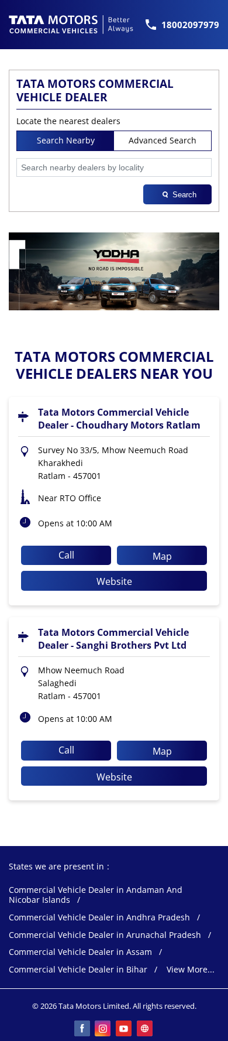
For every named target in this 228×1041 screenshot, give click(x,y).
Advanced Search (162, 140)
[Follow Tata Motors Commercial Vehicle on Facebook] (82, 1029)
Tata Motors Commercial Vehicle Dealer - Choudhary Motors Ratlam (119, 419)
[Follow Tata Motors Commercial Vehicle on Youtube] (124, 1029)
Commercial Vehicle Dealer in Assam (80, 952)
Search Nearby (66, 140)
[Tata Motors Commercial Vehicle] (71, 24)
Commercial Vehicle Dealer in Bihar (78, 970)
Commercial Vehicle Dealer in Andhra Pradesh (99, 918)
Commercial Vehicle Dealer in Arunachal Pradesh (105, 935)
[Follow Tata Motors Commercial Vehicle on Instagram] (103, 1029)
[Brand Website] (145, 1029)
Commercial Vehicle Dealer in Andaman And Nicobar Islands (95, 895)
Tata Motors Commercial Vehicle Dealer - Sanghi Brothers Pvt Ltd (113, 639)
